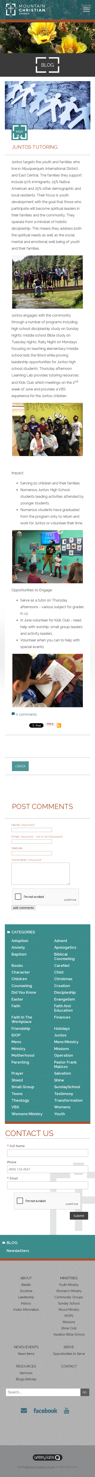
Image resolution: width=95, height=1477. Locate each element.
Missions (61, 1048)
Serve (69, 1347)
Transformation (68, 1100)
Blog (12, 1242)
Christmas (63, 979)
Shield (17, 1080)
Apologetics (65, 947)
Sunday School (69, 1303)
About (26, 1278)
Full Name (16, 1146)
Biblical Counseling (64, 956)
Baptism (19, 954)
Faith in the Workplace (21, 1019)
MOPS (69, 1316)
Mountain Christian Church (40, 1467)
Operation (63, 1055)
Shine (59, 1080)
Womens (62, 1107)
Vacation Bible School (69, 1334)
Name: (22, 825)
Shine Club (69, 1328)
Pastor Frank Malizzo (65, 1064)
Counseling (21, 985)
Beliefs (26, 1285)
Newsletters (18, 1250)
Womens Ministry (26, 1114)
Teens (17, 1093)
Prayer (17, 1073)
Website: (17, 848)
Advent (60, 940)
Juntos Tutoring (34, 147)
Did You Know (23, 992)
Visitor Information (26, 1309)
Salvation (62, 1073)
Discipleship (65, 992)
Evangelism (64, 999)
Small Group (22, 1087)
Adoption (19, 940)
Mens (16, 1042)
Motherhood (22, 1055)
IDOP (15, 1035)
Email (12, 1178)
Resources (26, 1366)
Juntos (60, 1035)
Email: (37, 836)
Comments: (26, 860)
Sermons (26, 1373)
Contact (69, 1366)
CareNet (62, 965)
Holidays (62, 1028)
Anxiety (18, 947)
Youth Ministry (69, 1285)
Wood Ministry (68, 1309)
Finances (62, 1017)
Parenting (20, 1062)
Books (17, 965)
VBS (15, 1107)
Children (19, 979)
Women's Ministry (69, 1291)
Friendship (20, 1028)
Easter (17, 999)
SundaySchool (67, 1087)
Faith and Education (63, 1008)
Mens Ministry (66, 1042)
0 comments (26, 714)
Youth (59, 1114)
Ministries (69, 1278)
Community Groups (69, 1297)
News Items (26, 1354)
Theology (20, 1100)
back (21, 766)
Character (20, 972)
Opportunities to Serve (69, 1354)
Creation (62, 985)
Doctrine (26, 1291)
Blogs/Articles (26, 1379)
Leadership (26, 1297)
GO (85, 1392)
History (26, 1303)
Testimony (63, 1093)
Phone (11, 1162)
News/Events (26, 1347)
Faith (15, 1006)
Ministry (18, 1048)
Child (58, 972)
